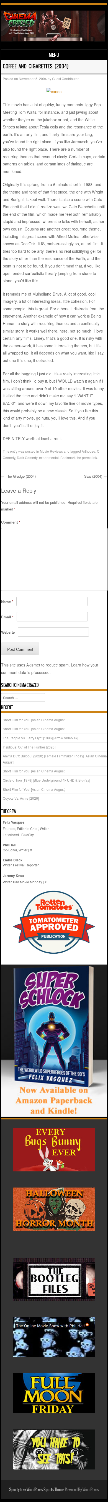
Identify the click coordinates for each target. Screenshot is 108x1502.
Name (7, 601)
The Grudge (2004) (18, 476)
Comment (10, 522)
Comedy (9, 457)
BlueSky (27, 834)
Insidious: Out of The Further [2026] (29, 747)
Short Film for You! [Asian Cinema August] (34, 719)
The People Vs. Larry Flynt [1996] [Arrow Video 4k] (40, 737)
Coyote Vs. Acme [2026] (21, 798)
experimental (49, 457)
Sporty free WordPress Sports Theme (36, 1489)
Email (7, 616)
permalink (89, 457)
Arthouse (88, 451)
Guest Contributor (65, 78)
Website (8, 632)
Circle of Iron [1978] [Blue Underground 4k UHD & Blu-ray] (46, 780)
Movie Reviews (51, 451)
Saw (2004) (95, 476)
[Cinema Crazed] (53, 40)
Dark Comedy (27, 457)
